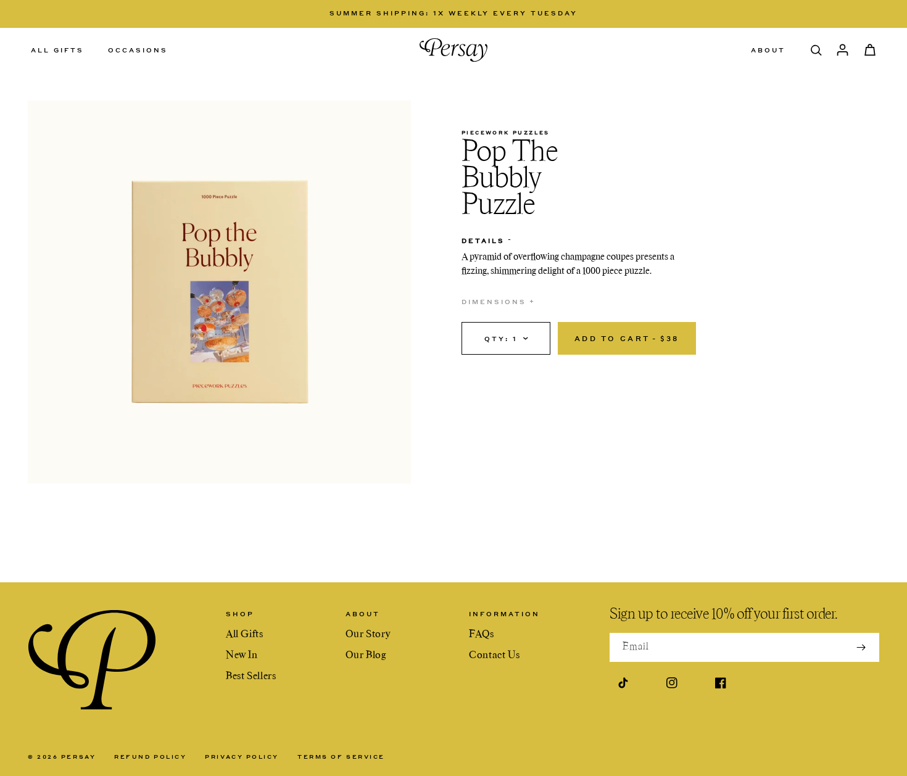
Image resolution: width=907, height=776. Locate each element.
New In (242, 656)
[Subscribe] (861, 647)
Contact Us (494, 656)
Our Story (368, 635)
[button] (62, 50)
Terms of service (341, 757)
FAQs (481, 635)
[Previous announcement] (193, 13)
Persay (78, 756)
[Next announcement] (713, 13)
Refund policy (150, 757)
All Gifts (244, 635)
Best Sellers (251, 677)
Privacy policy (242, 757)
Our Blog (366, 656)
